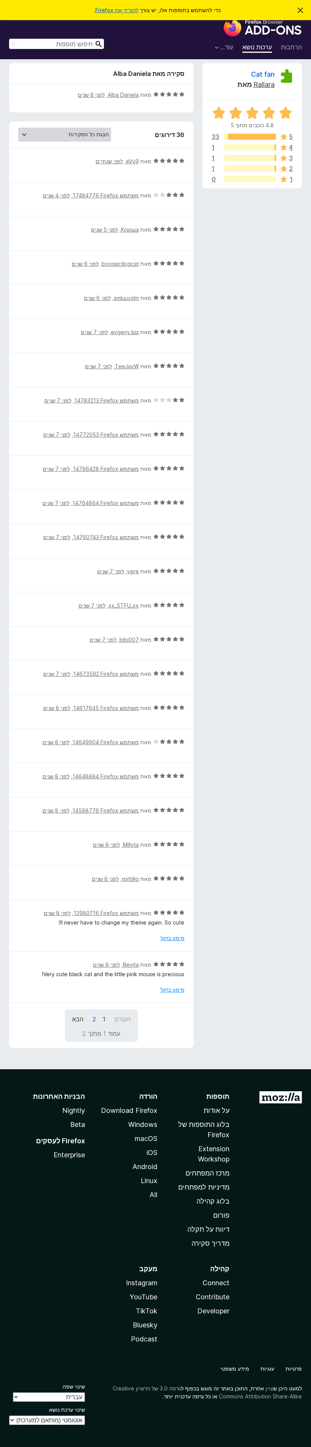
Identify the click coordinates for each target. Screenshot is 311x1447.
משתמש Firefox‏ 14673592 (106, 674)
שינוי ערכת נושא (67, 1409)
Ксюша (130, 229)
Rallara (264, 84)
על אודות (216, 1110)
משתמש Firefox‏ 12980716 (106, 913)
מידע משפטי (234, 1368)
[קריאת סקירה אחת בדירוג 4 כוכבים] (250, 147)
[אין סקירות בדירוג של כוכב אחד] (250, 179)
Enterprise (69, 1155)
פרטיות (294, 1368)
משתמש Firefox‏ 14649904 (105, 742)
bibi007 (129, 639)
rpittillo (130, 879)
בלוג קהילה (212, 1201)
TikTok (146, 1311)
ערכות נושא (257, 47)
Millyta (131, 844)
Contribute (212, 1297)
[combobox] (56, 44)
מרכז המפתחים (207, 1173)
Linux (149, 1181)
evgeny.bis (125, 332)
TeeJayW (127, 366)
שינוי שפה (74, 1386)
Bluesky (145, 1325)
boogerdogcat (120, 263)
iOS (151, 1153)
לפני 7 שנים (94, 332)
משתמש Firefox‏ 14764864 (105, 503)
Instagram (141, 1283)
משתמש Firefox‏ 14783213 (106, 400)
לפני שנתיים (109, 161)
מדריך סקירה (210, 1243)
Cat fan (263, 74)
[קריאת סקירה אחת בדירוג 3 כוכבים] (250, 158)
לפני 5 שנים (104, 229)
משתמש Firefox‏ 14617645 (106, 708)
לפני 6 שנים (85, 263)
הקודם (123, 1019)
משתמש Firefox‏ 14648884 (105, 776)
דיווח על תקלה (208, 1229)
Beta (77, 1124)
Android (144, 1167)
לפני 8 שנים (91, 95)
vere (133, 571)
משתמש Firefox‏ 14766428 (106, 469)
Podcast (144, 1339)
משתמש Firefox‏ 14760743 (106, 537)
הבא (77, 1019)
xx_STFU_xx (123, 605)
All (153, 1195)
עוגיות (267, 1368)
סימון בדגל (172, 938)
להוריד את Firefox (116, 10)
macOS (146, 1138)
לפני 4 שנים (56, 195)
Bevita (131, 964)
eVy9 (132, 161)
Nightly (73, 1110)
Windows (142, 1124)
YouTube (143, 1297)
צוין (269, 1388)
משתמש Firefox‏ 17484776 (106, 195)
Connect (216, 1283)
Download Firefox (129, 1110)
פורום (221, 1215)
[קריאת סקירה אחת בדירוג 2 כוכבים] (250, 169)
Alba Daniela (123, 95)
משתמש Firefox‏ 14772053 (106, 434)
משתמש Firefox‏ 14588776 (105, 810)
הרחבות (291, 47)
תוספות (217, 1096)
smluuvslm (126, 298)
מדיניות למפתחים (203, 1187)
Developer (213, 1311)
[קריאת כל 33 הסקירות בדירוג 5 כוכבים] (250, 137)
